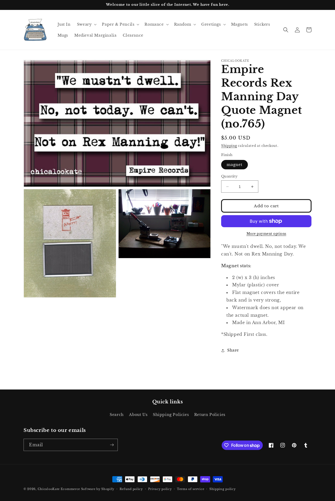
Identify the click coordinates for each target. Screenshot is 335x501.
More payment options (266, 234)
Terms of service (190, 489)
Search (117, 414)
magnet (234, 164)
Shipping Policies (171, 414)
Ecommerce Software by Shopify (87, 489)
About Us (138, 414)
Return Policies (209, 414)
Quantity (229, 176)
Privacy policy (160, 489)
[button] (86, 24)
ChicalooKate (49, 489)
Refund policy (131, 489)
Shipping (229, 146)
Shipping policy (222, 489)
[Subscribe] (112, 445)
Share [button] (233, 350)
